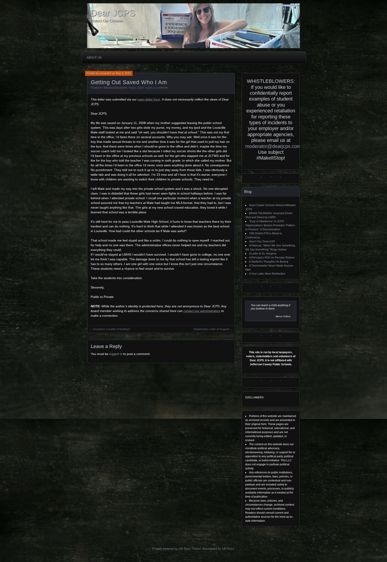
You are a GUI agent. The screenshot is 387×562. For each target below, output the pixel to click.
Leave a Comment (156, 87)
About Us (94, 57)
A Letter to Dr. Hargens (262, 253)
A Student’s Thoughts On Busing (268, 261)
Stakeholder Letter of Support (211, 329)
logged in (115, 354)
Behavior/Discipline (115, 87)
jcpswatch (105, 73)
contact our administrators (201, 311)
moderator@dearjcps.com (273, 146)
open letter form (149, 99)
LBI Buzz (228, 548)
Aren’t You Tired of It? (262, 241)
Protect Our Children (106, 21)
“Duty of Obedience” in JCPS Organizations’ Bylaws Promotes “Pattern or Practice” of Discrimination (270, 225)
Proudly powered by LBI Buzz (171, 548)
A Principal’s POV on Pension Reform (272, 257)
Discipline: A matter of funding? (111, 329)
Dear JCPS (112, 13)
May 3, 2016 (123, 73)
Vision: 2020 (136, 87)
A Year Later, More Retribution (267, 273)
